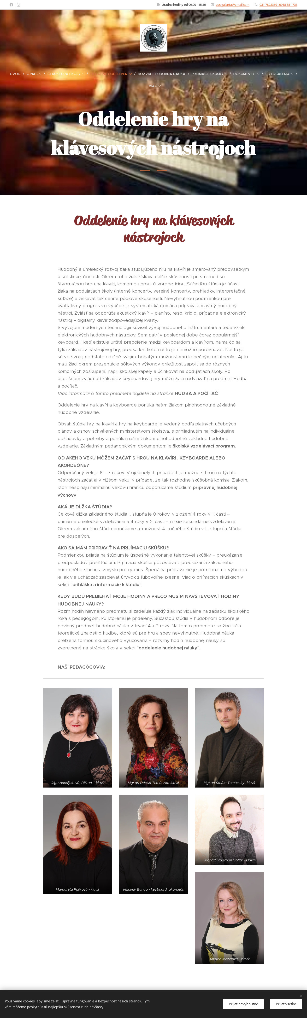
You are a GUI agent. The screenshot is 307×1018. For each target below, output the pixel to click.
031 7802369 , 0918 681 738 (278, 4)
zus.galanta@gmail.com (232, 4)
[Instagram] (19, 5)
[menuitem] (17, 74)
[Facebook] (11, 5)
